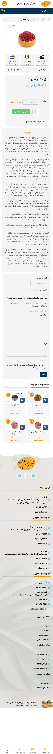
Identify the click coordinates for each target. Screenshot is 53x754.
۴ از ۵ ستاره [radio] (32, 311)
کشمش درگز (14, 405)
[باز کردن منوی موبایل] (4, 3)
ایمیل (44, 354)
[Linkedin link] (11, 69)
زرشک (34, 19)
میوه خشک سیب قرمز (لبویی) (15, 433)
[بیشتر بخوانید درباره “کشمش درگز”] (22, 400)
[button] (45, 400)
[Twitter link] (17, 69)
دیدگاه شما (43, 315)
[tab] (26, 132)
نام (45, 344)
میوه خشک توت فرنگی (38, 432)
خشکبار (41, 19)
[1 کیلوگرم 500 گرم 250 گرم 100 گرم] (30, 102)
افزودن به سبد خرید (20, 112)
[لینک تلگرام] (8, 69)
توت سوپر (38, 405)
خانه (48, 19)
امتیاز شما (44, 311)
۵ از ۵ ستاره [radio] (30, 311)
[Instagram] (26, 475)
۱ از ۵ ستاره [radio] (37, 311)
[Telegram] (33, 475)
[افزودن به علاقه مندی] (32, 395)
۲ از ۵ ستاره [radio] (35, 311)
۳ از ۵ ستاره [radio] (34, 311)
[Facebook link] (20, 69)
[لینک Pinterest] (14, 69)
